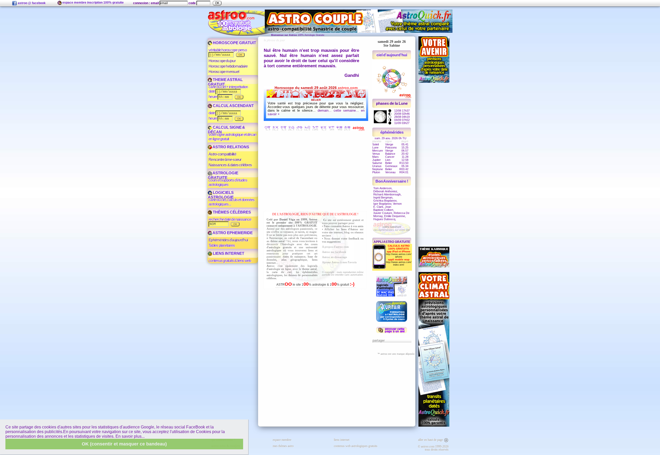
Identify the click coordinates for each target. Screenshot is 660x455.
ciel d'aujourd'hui (391, 55)
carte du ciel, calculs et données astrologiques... (231, 201)
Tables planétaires (222, 245)
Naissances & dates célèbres (230, 165)
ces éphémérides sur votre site (392, 228)
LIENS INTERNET (228, 253)
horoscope (276, 237)
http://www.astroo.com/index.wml (398, 263)
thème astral (277, 241)
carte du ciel (282, 272)
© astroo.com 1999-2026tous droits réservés (433, 448)
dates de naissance (294, 256)
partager (379, 340)
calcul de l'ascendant (300, 237)
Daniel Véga (287, 219)
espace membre (282, 440)
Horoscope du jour (222, 61)
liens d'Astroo (349, 229)
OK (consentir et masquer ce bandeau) (124, 443)
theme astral (309, 268)
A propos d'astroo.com (335, 246)
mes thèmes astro (283, 446)
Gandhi (351, 75)
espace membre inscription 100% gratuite (93, 2)
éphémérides (391, 132)
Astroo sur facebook (334, 251)
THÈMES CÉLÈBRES (231, 212)
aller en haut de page (431, 440)
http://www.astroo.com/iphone (398, 255)
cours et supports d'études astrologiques (228, 182)
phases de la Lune (391, 103)
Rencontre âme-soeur (225, 159)
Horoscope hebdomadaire (228, 66)
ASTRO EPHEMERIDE (232, 232)
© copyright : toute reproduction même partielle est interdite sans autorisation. (343, 273)
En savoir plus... (130, 436)
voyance (288, 231)
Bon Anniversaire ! (391, 181)
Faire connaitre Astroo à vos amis (343, 226)
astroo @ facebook (31, 3)
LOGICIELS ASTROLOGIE (221, 194)
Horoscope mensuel (224, 71)
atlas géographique (294, 259)
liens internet (341, 440)
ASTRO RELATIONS (230, 147)
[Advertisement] (316, 172)
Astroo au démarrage (334, 257)
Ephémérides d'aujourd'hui (228, 240)
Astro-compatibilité (222, 154)
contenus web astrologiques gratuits (355, 446)
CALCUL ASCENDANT (233, 105)
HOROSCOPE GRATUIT (234, 42)
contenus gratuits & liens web (230, 260)
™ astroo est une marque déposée (396, 354)
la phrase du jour (274, 40)
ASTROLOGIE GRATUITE (223, 175)
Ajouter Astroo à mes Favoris (339, 262)
